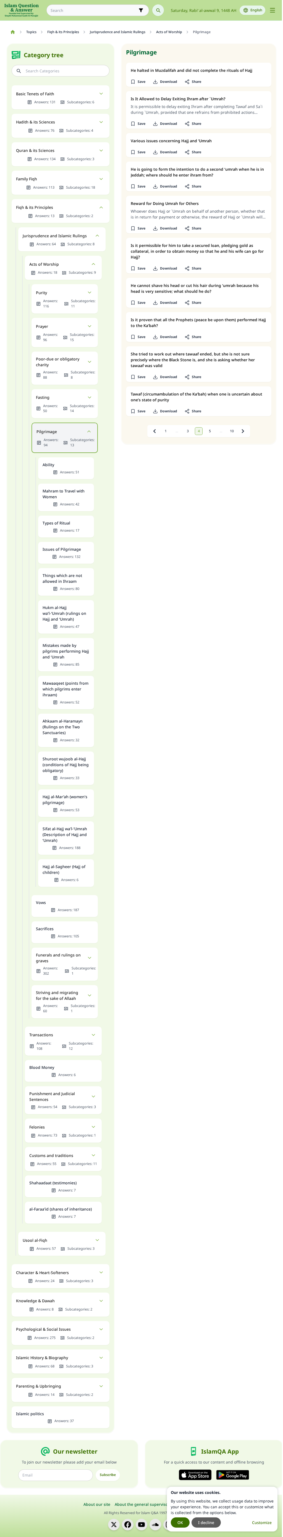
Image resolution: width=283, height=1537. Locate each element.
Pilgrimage (46, 431)
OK (180, 1522)
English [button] (256, 10)
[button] (137, 82)
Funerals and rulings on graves (58, 957)
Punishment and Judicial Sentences (52, 1096)
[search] (158, 10)
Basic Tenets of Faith (35, 93)
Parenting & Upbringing (38, 1386)
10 (232, 431)
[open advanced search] (141, 10)
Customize (262, 1522)
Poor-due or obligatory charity (57, 361)
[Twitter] (114, 1524)
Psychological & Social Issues (43, 1329)
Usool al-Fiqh (35, 1240)
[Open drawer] (272, 10)
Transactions (41, 1034)
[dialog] (222, 1509)
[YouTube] (141, 1524)
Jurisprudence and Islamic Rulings (55, 235)
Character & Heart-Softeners (42, 1272)
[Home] (13, 32)
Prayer (42, 326)
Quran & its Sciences (35, 150)
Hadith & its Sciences (35, 122)
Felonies (37, 1127)
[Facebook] (127, 1524)
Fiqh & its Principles (34, 207)
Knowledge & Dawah (35, 1300)
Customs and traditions (51, 1155)
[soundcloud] (155, 1524)
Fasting (42, 397)
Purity (41, 292)
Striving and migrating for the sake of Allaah (57, 995)
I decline (206, 1522)
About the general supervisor (142, 1504)
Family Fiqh (26, 178)
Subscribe (108, 1474)
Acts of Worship (44, 264)
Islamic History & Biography (42, 1357)
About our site (96, 1504)
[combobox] (94, 10)
